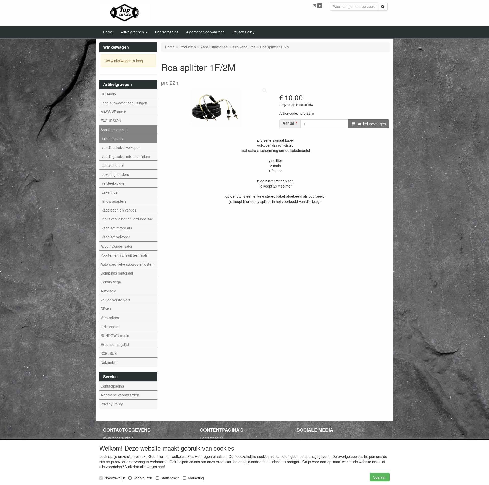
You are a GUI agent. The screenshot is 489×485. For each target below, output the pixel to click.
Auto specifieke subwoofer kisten (127, 264)
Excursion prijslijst (115, 344)
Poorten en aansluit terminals (124, 255)
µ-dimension (110, 326)
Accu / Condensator (116, 246)
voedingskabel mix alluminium (126, 156)
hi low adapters (114, 201)
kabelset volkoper (116, 236)
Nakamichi (109, 362)
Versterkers (110, 317)
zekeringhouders (115, 174)
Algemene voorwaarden (120, 394)
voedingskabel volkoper (121, 147)
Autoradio (108, 290)
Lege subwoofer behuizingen (124, 102)
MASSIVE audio (113, 111)
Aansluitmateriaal (114, 129)
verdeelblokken (114, 183)
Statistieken (170, 477)
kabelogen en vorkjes (119, 210)
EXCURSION (111, 120)
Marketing (196, 477)
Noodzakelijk (114, 477)
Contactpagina (112, 386)
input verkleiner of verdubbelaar (127, 218)
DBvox (106, 308)
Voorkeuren (142, 477)
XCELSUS (109, 353)
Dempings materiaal (117, 273)
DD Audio (108, 93)
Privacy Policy (112, 403)
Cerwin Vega (111, 281)
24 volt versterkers (115, 299)
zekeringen (111, 192)
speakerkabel (113, 165)
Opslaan (379, 477)
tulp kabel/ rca (113, 138)
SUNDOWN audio (115, 335)
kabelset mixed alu (117, 227)
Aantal (288, 123)
